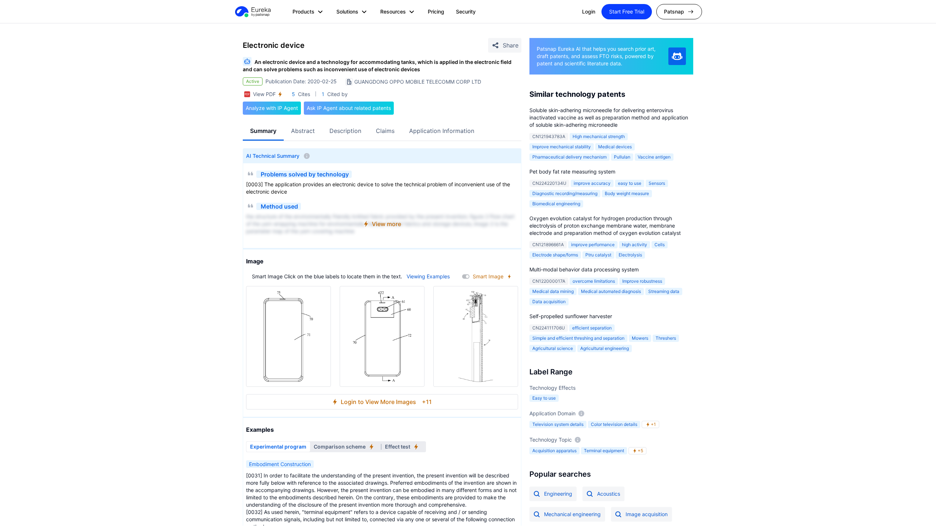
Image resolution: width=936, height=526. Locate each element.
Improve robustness (642, 281)
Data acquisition (549, 301)
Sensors (657, 183)
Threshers (666, 338)
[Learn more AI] (677, 56)
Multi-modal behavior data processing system (584, 269)
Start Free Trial (626, 11)
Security (466, 11)
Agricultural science (552, 348)
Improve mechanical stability (561, 146)
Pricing (436, 11)
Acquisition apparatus (554, 450)
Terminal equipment (604, 450)
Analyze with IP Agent (272, 108)
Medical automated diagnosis (611, 291)
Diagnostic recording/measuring (564, 193)
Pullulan (622, 157)
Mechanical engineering (572, 514)
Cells (659, 244)
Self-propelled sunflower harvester (570, 316)
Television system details (558, 424)
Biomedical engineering (556, 203)
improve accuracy (592, 183)
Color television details (614, 424)
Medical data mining (553, 291)
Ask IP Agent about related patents (349, 108)
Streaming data (663, 291)
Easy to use (544, 398)
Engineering (558, 494)
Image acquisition (647, 514)
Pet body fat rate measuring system (572, 171)
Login (588, 11)
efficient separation (592, 328)
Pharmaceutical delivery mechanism (569, 157)
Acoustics (608, 494)
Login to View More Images (386, 401)
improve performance (593, 244)
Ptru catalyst (598, 255)
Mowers (640, 338)
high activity (634, 244)
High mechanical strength (599, 136)
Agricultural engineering (604, 348)
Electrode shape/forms (555, 255)
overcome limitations (594, 281)
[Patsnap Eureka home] (252, 11)
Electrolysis (630, 255)
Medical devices (615, 146)
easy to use (629, 183)
